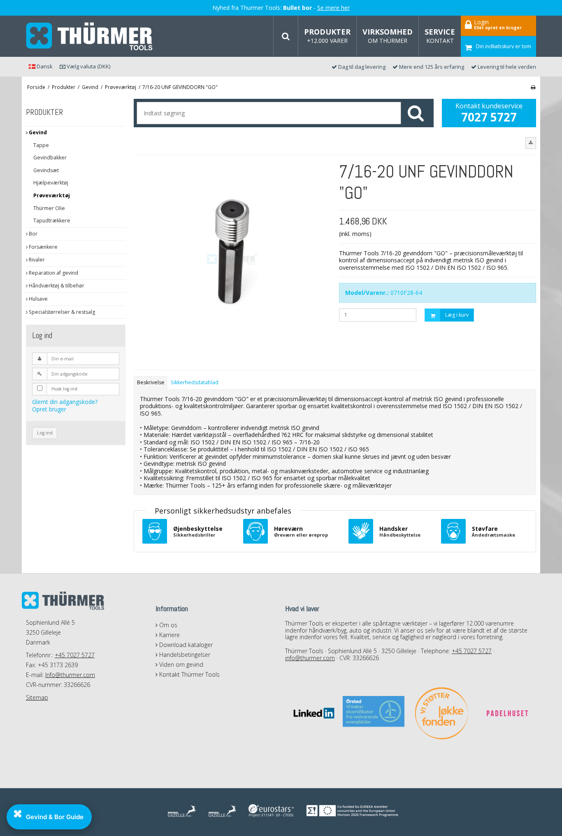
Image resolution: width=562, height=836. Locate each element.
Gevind (37, 132)
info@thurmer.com (310, 658)
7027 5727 (489, 117)
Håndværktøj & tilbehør (56, 285)
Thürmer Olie (49, 208)
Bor (32, 233)
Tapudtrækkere (51, 220)
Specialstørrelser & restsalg (61, 311)
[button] (530, 143)
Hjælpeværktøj (50, 182)
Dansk (44, 66)
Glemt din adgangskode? (65, 402)
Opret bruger (49, 409)
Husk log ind (64, 389)
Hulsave (38, 298)
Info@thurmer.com (70, 675)
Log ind (45, 433)
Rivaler (36, 259)
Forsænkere (43, 246)
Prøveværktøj (51, 195)
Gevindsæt (46, 170)
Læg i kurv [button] (457, 314)
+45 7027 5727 (75, 655)
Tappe (41, 145)
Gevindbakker (50, 157)
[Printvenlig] (533, 87)
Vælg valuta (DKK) (87, 66)
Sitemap (37, 697)
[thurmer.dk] (89, 36)
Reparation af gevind (53, 272)
